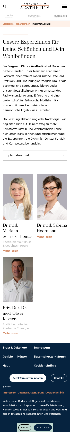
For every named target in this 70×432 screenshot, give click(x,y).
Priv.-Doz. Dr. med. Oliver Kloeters (15, 313)
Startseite (8, 24)
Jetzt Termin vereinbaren (28, 378)
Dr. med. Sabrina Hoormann (52, 228)
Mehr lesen (10, 251)
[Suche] (5, 6)
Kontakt (59, 378)
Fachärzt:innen (22, 24)
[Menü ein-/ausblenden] (64, 6)
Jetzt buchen (42, 427)
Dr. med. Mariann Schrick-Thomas (17, 231)
